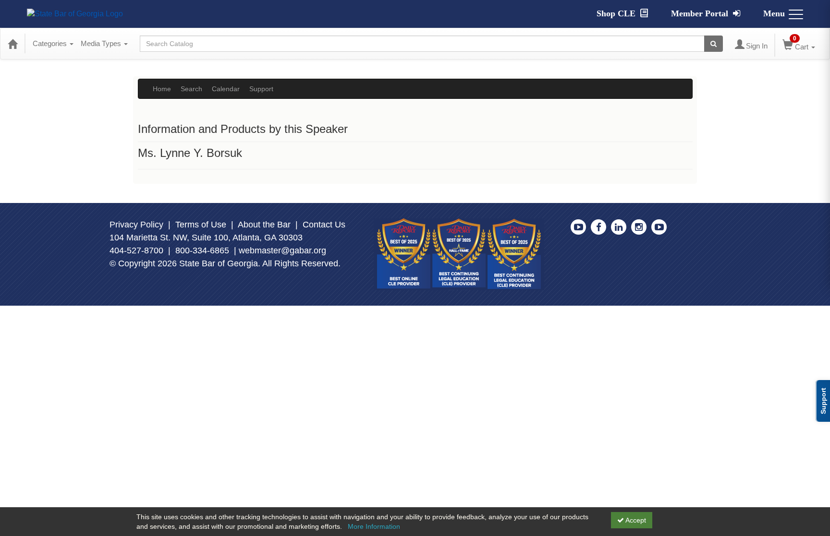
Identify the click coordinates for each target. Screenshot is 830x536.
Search (191, 89)
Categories (51, 43)
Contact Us (324, 224)
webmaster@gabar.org (282, 250)
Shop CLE (617, 13)
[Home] (12, 44)
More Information (374, 526)
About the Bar (264, 224)
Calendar (226, 89)
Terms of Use (200, 224)
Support (261, 89)
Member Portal (701, 13)
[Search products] (713, 44)
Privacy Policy (136, 224)
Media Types (102, 43)
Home (162, 89)
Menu (774, 13)
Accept (635, 520)
